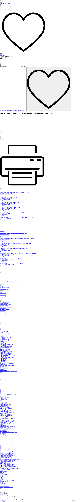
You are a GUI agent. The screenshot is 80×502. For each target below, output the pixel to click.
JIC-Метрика (2, 338)
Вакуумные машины (4, 364)
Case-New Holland (3, 471)
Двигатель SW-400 (3, 403)
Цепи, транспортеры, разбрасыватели (7, 377)
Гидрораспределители (4, 309)
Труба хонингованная (4, 320)
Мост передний (3, 384)
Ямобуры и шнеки (3, 462)
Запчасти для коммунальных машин (7, 363)
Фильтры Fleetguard (4, 350)
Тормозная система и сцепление (6, 393)
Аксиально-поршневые (4, 305)
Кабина (1, 424)
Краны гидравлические (4, 328)
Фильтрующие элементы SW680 (6, 415)
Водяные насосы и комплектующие (7, 365)
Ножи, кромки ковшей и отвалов (6, 487)
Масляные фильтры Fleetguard (6, 353)
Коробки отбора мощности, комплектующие (8, 371)
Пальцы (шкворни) (4, 443)
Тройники (2, 342)
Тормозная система (4, 399)
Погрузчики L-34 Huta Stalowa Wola (7, 421)
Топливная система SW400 (5, 407)
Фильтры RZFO (3, 361)
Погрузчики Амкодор (4, 431)
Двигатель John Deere (4, 416)
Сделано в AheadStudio (4, 302)
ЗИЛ (1, 373)
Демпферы (2, 434)
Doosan (1, 473)
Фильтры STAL (3, 356)
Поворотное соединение (5, 339)
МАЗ (1, 374)
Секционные (2, 311)
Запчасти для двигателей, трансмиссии (7, 401)
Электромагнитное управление (6, 312)
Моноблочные (3, 310)
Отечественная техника (4, 486)
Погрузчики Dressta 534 (4, 449)
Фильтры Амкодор (3, 360)
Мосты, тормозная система (5, 427)
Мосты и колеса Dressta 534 (5, 456)
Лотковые (2, 367)
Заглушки (2, 336)
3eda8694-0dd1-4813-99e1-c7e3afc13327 (7, 480)
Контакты (25, 59)
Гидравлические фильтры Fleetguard (7, 352)
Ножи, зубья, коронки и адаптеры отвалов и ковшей (10, 468)
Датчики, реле (3, 345)
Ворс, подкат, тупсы (4, 368)
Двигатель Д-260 (3, 417)
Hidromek (2, 475)
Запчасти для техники (8, 59)
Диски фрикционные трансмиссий (6, 418)
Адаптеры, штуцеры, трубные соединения (8, 330)
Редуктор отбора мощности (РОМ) (6, 446)
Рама (1, 445)
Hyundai (1, 476)
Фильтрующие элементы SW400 (6, 408)
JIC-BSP (1, 335)
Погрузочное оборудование (5, 428)
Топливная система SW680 (5, 414)
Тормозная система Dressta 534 (6, 457)
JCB (1, 477)
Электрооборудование (4, 447)
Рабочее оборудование (4, 389)
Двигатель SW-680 (3, 409)
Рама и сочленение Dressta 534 (6, 454)
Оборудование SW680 (4, 413)
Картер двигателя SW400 (5, 405)
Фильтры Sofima (3, 359)
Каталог (1, 59)
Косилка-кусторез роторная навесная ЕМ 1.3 (8, 466)
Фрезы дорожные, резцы (5, 463)
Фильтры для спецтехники (5, 349)
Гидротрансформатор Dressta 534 (6, 451)
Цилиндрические (3, 370)
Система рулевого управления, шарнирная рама (9, 429)
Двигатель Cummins (4, 402)
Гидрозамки (2, 326)
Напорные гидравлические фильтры (7, 357)
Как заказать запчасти (19, 59)
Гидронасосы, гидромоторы (5, 304)
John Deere (2, 478)
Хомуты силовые (3, 329)
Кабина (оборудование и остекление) (7, 435)
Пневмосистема (3, 440)
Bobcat (1, 470)
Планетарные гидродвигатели (6, 307)
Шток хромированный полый (6, 322)
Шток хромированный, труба (5, 319)
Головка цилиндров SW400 (5, 404)
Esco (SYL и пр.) (3, 474)
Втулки (1, 442)
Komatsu (2, 479)
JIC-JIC (1, 334)
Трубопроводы (3, 430)
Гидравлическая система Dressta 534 (7, 450)
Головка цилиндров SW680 (5, 410)
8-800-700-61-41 (3, 55)
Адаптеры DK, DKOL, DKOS (6, 337)
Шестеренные (3, 308)
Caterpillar (2, 472)
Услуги (13, 59)
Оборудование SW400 (4, 406)
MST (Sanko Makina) (4, 481)
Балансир (2, 391)
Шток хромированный (4, 321)
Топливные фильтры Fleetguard (6, 354)
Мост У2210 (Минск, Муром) (5, 438)
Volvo (1, 485)
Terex (1, 484)
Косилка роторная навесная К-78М (6, 465)
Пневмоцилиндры (3, 317)
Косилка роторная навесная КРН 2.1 (7, 461)
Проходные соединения (4, 340)
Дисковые (2, 369)
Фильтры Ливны (3, 358)
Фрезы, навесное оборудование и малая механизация (10, 459)
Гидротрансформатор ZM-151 (5, 423)
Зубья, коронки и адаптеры (5, 469)
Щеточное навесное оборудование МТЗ (7, 460)
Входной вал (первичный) (5, 386)
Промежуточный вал (4, 388)
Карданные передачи (4, 425)
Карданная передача (4, 378)
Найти (12, 6)
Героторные (2, 306)
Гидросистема (3, 395)
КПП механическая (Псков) (5, 385)
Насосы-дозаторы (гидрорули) (6, 318)
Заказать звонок (3, 57)
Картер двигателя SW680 (5, 411)
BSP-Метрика (3, 332)
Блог (34, 59)
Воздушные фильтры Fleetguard (6, 351)
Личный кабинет (30, 59)
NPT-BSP (2, 341)
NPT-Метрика (3, 343)
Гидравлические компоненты (5, 324)
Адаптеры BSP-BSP (4, 331)
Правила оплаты (3, 297)
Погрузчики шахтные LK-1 (5, 448)
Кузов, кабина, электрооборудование (7, 452)
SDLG (1, 482)
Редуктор (2, 392)
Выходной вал (3, 387)
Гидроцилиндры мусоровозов (5, 316)
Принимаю (73, 500)
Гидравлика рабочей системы (5, 422)
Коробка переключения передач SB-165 (7, 426)
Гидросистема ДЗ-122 (4, 382)
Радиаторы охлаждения (4, 444)
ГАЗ (1, 372)
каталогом (16, 9)
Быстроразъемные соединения (6, 325)
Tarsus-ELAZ (2, 483)
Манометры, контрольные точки (6, 346)
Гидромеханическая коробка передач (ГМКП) (8, 432)
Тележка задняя (3, 390)
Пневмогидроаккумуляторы (5, 347)
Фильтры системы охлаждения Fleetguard (8, 355)
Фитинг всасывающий (4, 333)
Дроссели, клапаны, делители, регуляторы (8, 327)
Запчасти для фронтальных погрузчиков (7, 420)
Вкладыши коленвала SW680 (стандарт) (7, 412)
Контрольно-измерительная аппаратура (7, 344)
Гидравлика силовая (4, 303)
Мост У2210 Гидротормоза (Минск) (7, 439)
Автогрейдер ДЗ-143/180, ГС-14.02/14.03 (8, 394)
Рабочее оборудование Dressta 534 (6, 453)
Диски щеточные (3, 366)
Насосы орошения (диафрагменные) (7, 464)
